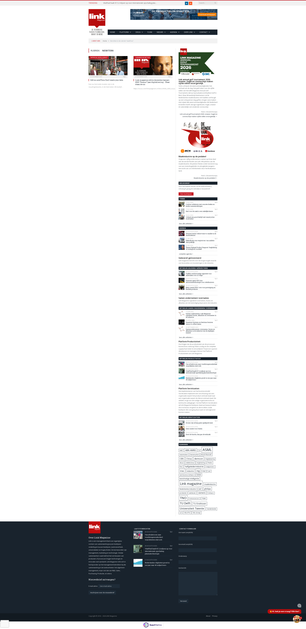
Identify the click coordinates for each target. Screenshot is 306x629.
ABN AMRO (190, 450)
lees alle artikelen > (186, 223)
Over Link (188, 32)
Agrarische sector (143, 58)
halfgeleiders (210, 467)
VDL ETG (187, 513)
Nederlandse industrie (188, 489)
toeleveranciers (194, 498)
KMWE (199, 475)
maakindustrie (210, 484)
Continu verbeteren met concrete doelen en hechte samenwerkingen (200, 205)
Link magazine (191, 483)
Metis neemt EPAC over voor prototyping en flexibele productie (200, 288)
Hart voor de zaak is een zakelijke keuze (199, 211)
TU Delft (185, 503)
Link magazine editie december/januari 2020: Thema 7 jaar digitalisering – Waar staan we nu (152, 82)
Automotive (184, 455)
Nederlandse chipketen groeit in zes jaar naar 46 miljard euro (201, 379)
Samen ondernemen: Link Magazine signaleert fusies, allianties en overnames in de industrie (201, 315)
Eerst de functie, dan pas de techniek (198, 434)
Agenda (173, 32)
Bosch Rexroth (206, 455)
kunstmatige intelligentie (189, 478)
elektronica (190, 463)
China (189, 458)
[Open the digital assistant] (297, 619)
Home (112, 32)
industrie (190, 471)
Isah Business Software (187, 475)
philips (207, 488)
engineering (201, 463)
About (208, 616)
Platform (124, 32)
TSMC (204, 498)
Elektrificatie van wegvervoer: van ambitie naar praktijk (200, 241)
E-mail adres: (93, 586)
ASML (207, 449)
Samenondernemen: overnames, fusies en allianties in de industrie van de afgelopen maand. (200, 331)
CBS (182, 458)
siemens (202, 493)
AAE (181, 450)
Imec (182, 471)
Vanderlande (211, 509)
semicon (192, 493)
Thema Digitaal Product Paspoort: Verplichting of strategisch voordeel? (201, 248)
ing (198, 470)
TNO (183, 498)
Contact (203, 32)
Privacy (214, 616)
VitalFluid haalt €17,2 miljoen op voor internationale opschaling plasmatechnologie (130, 3)
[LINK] (97, 20)
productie (183, 493)
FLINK (149, 32)
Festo (210, 463)
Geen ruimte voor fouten (194, 428)
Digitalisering (210, 459)
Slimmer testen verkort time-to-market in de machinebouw (201, 234)
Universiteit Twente (192, 508)
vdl (181, 513)
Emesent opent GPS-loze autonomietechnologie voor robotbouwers (200, 281)
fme (181, 467)
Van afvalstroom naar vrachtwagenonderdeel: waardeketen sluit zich (201, 365)
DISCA (138, 32)
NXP (200, 489)
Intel (203, 471)
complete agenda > (186, 254)
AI (199, 450)
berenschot (194, 455)
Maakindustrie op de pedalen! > (205, 178)
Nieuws (160, 32)
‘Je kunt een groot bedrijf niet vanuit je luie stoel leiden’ (200, 218)
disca (181, 463)
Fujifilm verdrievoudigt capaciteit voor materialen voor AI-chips (199, 274)
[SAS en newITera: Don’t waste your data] (108, 66)
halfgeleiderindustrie (194, 466)
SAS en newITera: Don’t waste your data (106, 80)
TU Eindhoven (199, 503)
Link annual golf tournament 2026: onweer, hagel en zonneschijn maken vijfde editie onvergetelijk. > (198, 115)
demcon (198, 458)
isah (209, 471)
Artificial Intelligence (99, 58)
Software (211, 493)
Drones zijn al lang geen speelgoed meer (199, 423)
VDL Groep (196, 513)
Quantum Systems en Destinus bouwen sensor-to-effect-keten (199, 323)
